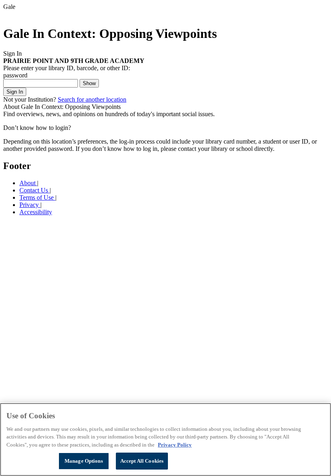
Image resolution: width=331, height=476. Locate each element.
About (28, 183)
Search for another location (92, 99)
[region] (165, 439)
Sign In (14, 92)
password (15, 75)
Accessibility (35, 212)
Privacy (29, 204)
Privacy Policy (175, 445)
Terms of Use (37, 197)
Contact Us (34, 190)
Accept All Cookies (141, 461)
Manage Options (84, 461)
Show (89, 83)
